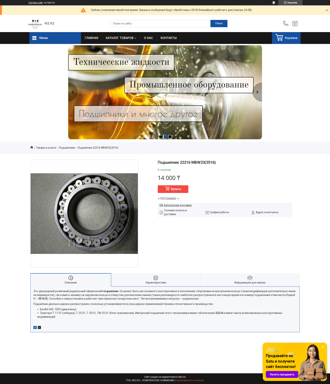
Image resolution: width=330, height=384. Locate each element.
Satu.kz (182, 377)
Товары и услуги (46, 147)
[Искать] (218, 23)
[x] (39, 328)
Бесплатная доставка (178, 205)
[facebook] (35, 328)
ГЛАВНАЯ (91, 38)
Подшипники (67, 147)
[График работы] (295, 23)
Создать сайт (35, 2)
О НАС (148, 38)
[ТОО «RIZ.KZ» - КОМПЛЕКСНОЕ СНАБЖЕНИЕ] (35, 23)
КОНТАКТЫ (169, 38)
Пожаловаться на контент (190, 380)
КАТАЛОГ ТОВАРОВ (119, 38)
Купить (176, 189)
